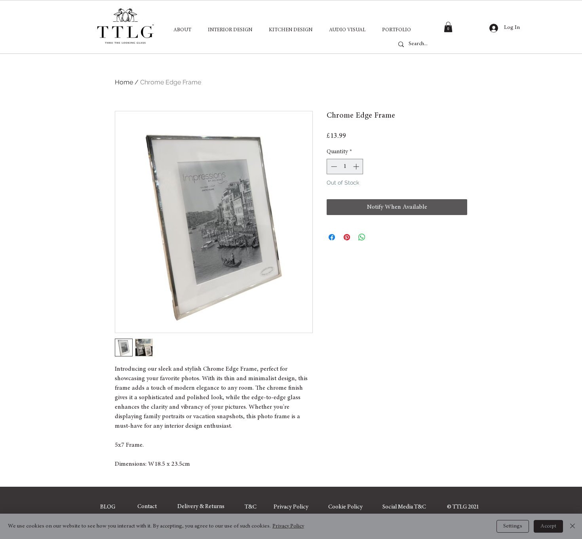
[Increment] (357, 166)
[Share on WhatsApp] (362, 237)
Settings (512, 526)
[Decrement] (333, 166)
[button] (448, 27)
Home (124, 82)
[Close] (572, 526)
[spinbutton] (345, 166)
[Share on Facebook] (332, 237)
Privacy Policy (288, 526)
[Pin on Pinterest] (347, 237)
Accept (548, 526)
